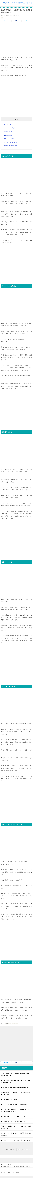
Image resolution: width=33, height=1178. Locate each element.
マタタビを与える (8, 124)
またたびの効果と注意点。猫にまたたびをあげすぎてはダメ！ (9, 1149)
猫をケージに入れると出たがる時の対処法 (14, 1087)
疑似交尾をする (8, 131)
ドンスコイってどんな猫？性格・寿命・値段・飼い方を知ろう (16, 1074)
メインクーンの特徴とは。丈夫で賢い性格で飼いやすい (16, 1134)
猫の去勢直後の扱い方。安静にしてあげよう (15, 1116)
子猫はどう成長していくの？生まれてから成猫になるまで (16, 1127)
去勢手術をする (8, 135)
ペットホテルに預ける (9, 128)
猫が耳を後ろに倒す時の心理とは (11, 1099)
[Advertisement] (16, 40)
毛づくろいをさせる (9, 138)
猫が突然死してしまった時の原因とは (13, 1121)
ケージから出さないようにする (12, 142)
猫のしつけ (8, 1023)
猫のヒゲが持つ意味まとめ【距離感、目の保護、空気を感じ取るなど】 (15, 1110)
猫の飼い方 (15, 1023)
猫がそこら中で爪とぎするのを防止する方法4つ (16, 1140)
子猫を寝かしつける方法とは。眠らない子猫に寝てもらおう (16, 1093)
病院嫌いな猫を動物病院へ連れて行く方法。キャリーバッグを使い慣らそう (25, 1149)
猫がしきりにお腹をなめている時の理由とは (15, 1104)
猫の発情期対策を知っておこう (12, 145)
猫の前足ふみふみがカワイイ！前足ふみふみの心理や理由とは (16, 1081)
